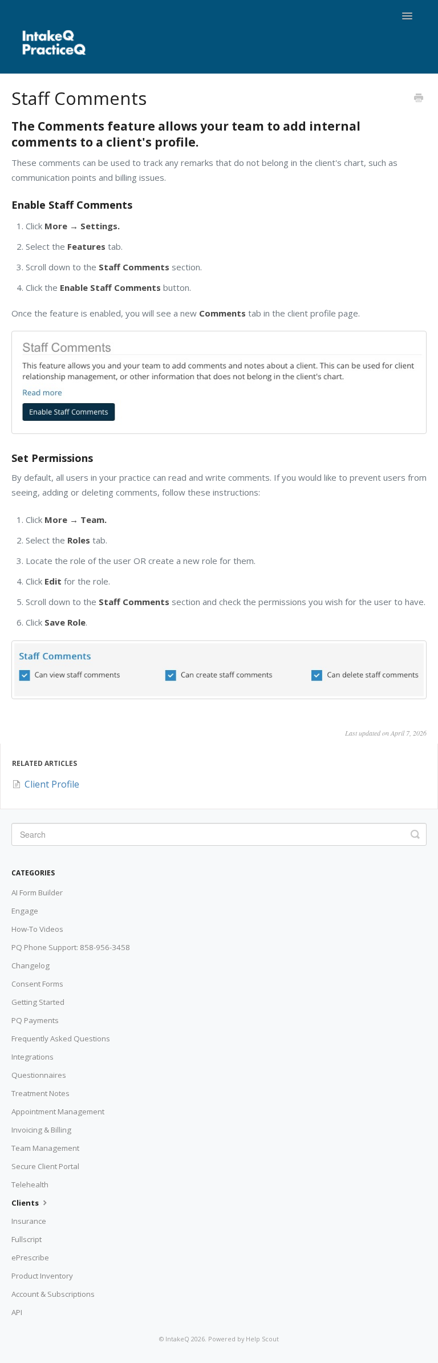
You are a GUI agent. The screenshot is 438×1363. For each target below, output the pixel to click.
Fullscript (26, 1239)
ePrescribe (30, 1257)
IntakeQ (177, 1338)
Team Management (45, 1148)
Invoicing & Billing (41, 1130)
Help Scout (262, 1338)
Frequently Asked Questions (60, 1038)
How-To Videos (37, 929)
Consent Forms (37, 984)
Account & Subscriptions (53, 1294)
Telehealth (29, 1184)
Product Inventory (42, 1276)
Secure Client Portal (45, 1166)
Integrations (32, 1057)
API (16, 1312)
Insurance (28, 1221)
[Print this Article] (418, 98)
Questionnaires (38, 1075)
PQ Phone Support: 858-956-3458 (70, 947)
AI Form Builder (37, 892)
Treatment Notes (40, 1093)
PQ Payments (35, 1020)
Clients (25, 1203)
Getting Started (37, 1002)
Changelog (30, 965)
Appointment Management (57, 1111)
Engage (24, 911)
